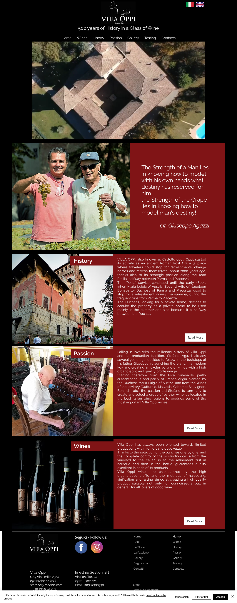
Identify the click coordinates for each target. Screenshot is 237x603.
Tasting (177, 563)
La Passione (141, 552)
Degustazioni (141, 563)
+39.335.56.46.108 (45, 589)
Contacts (178, 568)
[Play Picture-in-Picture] (213, 134)
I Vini (136, 542)
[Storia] (123, 240)
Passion (177, 552)
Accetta (220, 597)
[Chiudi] (232, 596)
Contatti (138, 568)
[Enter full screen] (219, 134)
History (177, 547)
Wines (177, 542)
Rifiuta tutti (201, 597)
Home (137, 536)
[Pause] (16, 134)
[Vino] (118, 241)
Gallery (138, 558)
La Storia (139, 547)
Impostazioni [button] (181, 597)
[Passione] (113, 240)
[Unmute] (23, 134)
